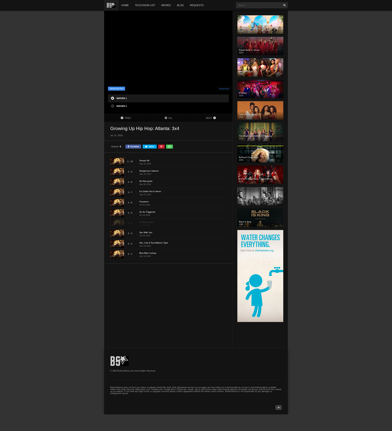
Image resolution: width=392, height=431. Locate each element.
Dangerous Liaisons (149, 171)
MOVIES (166, 5)
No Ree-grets (145, 181)
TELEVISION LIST (145, 5)
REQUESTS (197, 5)
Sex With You (145, 232)
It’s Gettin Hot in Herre (150, 191)
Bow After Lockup (147, 253)
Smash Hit (144, 160)
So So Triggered (147, 212)
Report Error (224, 89)
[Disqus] (168, 305)
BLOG (180, 5)
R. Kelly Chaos (146, 222)
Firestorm (144, 201)
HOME (125, 5)
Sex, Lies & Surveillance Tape (153, 242)
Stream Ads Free (116, 89)
